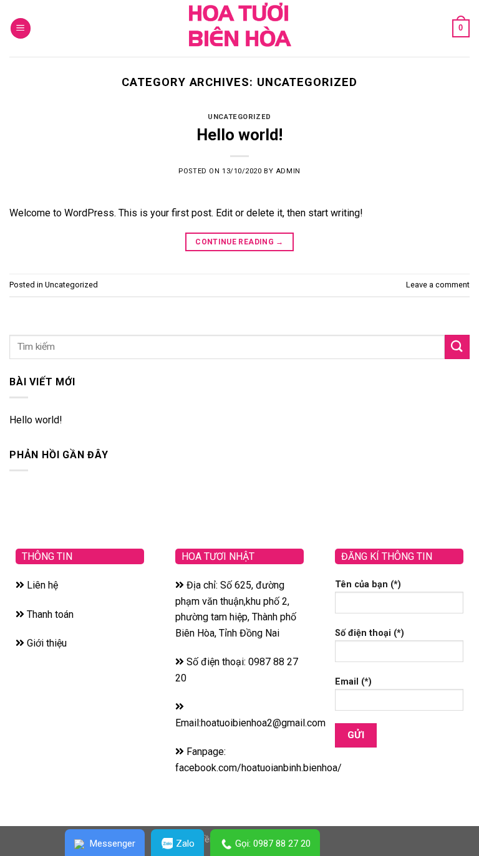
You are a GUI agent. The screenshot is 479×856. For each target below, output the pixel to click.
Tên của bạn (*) (368, 584)
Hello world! (239, 134)
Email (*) (353, 681)
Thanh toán (49, 614)
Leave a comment (438, 284)
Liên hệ (41, 585)
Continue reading (239, 242)
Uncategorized (239, 117)
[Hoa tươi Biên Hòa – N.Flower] (239, 28)
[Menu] (21, 28)
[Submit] (457, 347)
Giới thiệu (45, 643)
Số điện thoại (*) (369, 633)
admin (288, 171)
